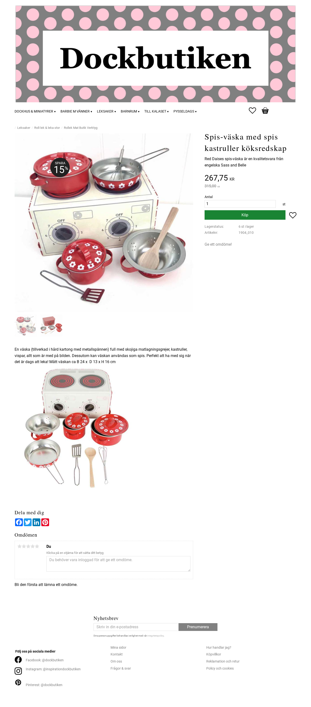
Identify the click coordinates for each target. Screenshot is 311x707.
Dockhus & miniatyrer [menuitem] (34, 111)
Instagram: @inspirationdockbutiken (53, 669)
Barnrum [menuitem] (129, 111)
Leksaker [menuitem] (105, 111)
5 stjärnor (37, 546)
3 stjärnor (28, 546)
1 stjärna (19, 546)
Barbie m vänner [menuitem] (75, 111)
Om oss (116, 661)
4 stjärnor (32, 546)
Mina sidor (118, 648)
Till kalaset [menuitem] (155, 111)
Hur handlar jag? (218, 648)
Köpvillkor (213, 654)
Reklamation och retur (223, 661)
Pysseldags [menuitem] (183, 111)
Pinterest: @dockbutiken (44, 685)
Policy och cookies (220, 668)
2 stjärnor (24, 546)
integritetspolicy (155, 635)
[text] (250, 178)
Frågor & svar (121, 668)
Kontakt (117, 654)
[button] (255, 110)
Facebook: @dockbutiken (45, 660)
